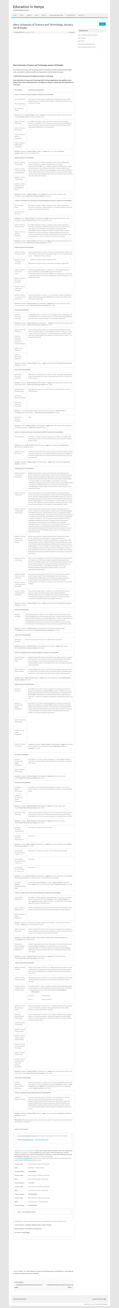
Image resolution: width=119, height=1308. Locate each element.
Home (14, 15)
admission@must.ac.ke (27, 1139)
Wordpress (105, 1304)
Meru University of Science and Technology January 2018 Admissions (45, 1271)
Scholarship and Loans (56, 15)
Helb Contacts (82, 38)
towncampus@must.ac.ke (41, 1139)
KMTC (36, 15)
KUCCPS (44, 15)
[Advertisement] (43, 48)
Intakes (29, 15)
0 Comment (71, 32)
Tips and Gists (71, 15)
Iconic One (87, 1304)
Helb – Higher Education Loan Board (87, 35)
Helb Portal (81, 41)
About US (81, 15)
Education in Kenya (28, 7)
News (21, 15)
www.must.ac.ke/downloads (25, 1158)
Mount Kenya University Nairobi (86, 44)
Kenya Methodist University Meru (87, 47)
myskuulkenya (19, 32)
